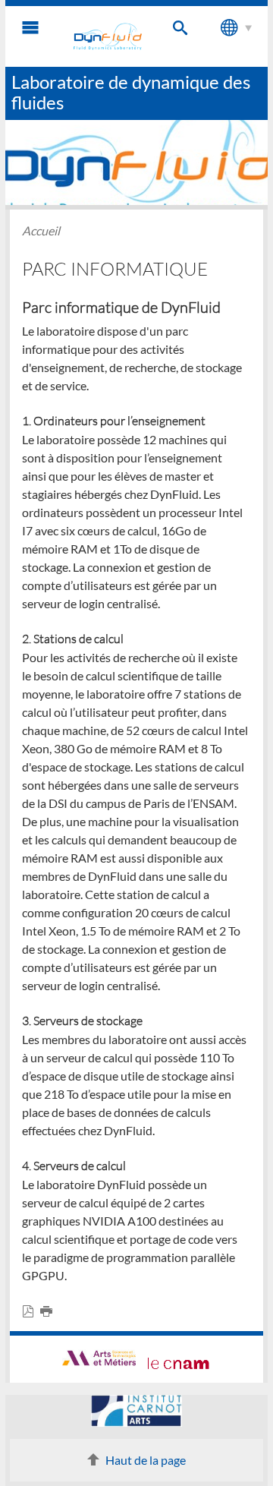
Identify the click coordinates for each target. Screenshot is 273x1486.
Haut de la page (145, 1460)
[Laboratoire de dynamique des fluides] (107, 36)
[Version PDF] (31, 1312)
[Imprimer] (49, 1312)
